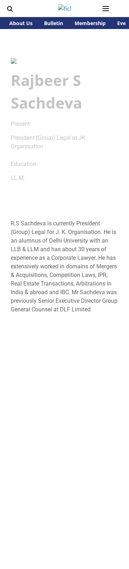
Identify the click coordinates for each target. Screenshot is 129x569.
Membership (90, 23)
